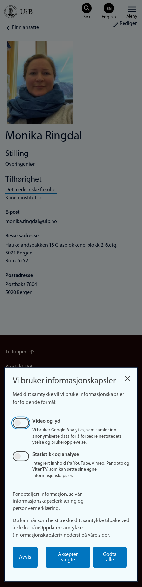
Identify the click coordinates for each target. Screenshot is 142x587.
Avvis (25, 557)
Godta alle (110, 557)
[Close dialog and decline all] (127, 377)
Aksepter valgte (68, 557)
